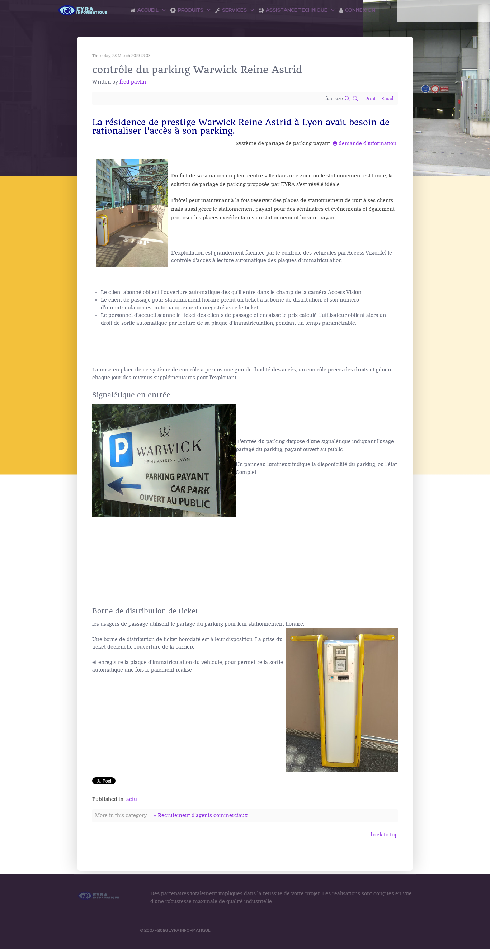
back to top (384, 835)
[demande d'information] (336, 144)
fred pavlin (132, 82)
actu (131, 799)
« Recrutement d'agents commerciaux (201, 815)
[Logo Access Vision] (83, 10)
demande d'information (367, 144)
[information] (332, 144)
